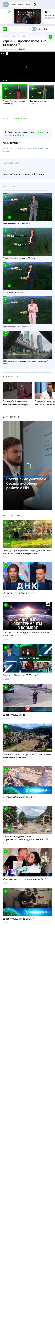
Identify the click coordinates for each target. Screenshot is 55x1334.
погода (6, 119)
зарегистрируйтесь (14, 135)
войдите (40, 132)
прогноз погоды (19, 119)
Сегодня (21, 49)
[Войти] (45, 29)
